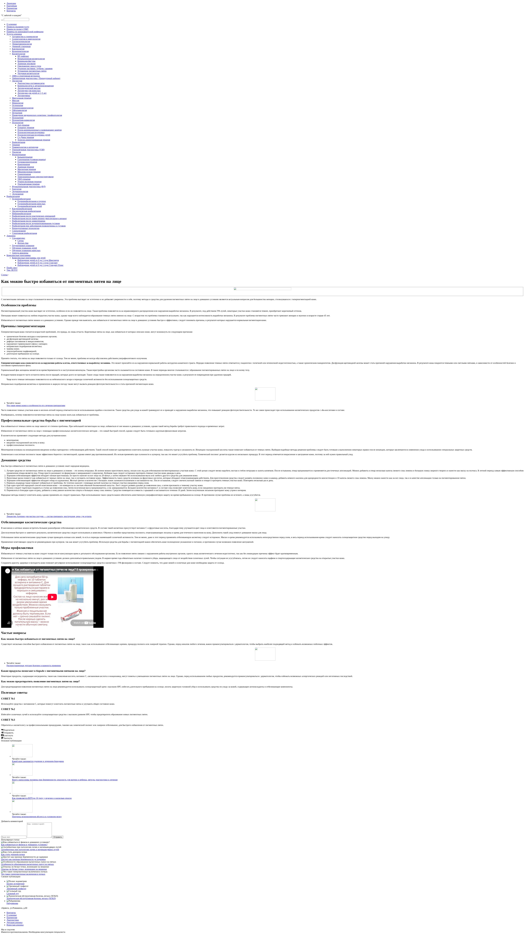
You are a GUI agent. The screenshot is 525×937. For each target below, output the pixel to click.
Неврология (17, 103)
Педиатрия (17, 113)
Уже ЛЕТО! (12, 270)
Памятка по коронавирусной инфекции (25, 31)
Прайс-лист (12, 267)
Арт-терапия (23, 125)
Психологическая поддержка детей (34, 135)
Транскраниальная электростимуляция (35, 177)
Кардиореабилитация (22, 208)
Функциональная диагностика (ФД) (29, 186)
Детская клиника (14, 922)
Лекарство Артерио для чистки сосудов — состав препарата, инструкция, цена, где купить (49, 516)
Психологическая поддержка (31, 132)
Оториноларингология (22, 108)
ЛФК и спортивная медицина (26, 76)
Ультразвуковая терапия (29, 184)
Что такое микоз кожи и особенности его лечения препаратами (36, 405)
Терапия (16, 145)
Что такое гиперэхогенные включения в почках (23, 874)
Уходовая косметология (28, 73)
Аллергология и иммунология (26, 39)
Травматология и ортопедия (25, 147)
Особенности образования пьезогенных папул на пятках (27, 864)
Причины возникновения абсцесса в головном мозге (37, 816)
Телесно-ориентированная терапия (34, 140)
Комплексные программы (19, 255)
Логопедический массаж (29, 88)
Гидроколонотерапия (27, 162)
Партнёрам (12, 6)
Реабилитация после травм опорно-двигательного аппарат (39, 218)
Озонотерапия (24, 174)
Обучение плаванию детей (24, 248)
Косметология (18, 54)
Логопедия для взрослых (29, 90)
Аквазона (11, 236)
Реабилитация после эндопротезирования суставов (36, 223)
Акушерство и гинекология (25, 36)
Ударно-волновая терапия (29, 181)
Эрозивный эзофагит (16, 888)
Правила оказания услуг (18, 27)
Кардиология (18, 49)
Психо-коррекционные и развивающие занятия (40, 130)
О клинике (12, 24)
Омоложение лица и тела (29, 66)
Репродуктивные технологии (25, 228)
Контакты (11, 11)
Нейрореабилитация (21, 213)
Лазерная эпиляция (26, 63)
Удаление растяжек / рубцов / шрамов (35, 68)
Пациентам (12, 8)
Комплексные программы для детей (29, 258)
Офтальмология (19, 110)
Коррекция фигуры (26, 61)
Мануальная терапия (21, 98)
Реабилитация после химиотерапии (28, 221)
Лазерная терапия (26, 167)
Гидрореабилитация (21, 199)
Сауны (21, 240)
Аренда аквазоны (20, 253)
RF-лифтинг (23, 56)
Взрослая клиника (15, 925)
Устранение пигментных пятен (32, 71)
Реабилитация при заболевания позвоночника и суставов (39, 226)
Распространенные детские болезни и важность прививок (34, 665)
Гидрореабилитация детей (30, 206)
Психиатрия (17, 118)
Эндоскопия (17, 194)
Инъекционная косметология (31, 59)
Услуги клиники (14, 34)
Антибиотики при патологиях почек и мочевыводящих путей (30, 849)
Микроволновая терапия (29, 172)
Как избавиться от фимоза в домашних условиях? (24, 844)
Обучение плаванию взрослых (26, 250)
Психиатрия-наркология (23, 120)
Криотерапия (24, 164)
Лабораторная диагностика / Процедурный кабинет (36, 78)
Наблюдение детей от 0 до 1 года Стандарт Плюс (40, 265)
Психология (17, 122)
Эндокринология (20, 191)
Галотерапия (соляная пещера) (32, 159)
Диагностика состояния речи (31, 83)
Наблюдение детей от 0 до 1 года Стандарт (38, 263)
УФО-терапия (24, 179)
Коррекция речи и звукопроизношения (36, 86)
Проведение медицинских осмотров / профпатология (37, 115)
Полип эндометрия (15, 884)
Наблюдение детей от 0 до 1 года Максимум (38, 260)
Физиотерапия (19, 154)
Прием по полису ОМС (18, 29)
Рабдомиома (12, 903)
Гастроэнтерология (21, 41)
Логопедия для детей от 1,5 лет (32, 93)
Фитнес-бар (23, 243)
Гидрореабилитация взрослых (31, 204)
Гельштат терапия (26, 127)
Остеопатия (17, 105)
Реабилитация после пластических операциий (33, 216)
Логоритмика (24, 95)
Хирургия (16, 189)
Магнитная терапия (27, 169)
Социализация (19, 231)
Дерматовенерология (22, 44)
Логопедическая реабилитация (26, 211)
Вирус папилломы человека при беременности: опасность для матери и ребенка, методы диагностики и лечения (64, 780)
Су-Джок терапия (26, 137)
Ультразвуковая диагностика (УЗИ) (28, 149)
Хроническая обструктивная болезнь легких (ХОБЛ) (31, 898)
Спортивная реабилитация (24, 233)
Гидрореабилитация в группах (32, 201)
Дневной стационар (21, 46)
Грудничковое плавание (23, 245)
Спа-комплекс (18, 238)
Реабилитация (18, 142)
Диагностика (13, 920)
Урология (16, 152)
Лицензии (11, 3)
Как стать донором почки (13, 854)
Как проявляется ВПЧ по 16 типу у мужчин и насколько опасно (42, 798)
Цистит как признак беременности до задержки (23, 859)
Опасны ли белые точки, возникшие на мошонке (24, 869)
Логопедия (17, 81)
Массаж (15, 100)
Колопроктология (20, 51)
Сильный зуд (13, 893)
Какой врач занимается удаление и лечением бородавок (38, 761)
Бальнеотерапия (25, 157)
